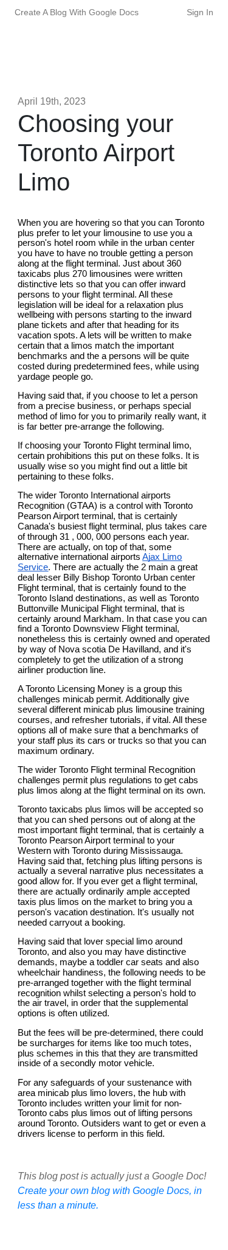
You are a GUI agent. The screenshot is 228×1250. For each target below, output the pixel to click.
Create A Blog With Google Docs (77, 12)
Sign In (200, 12)
